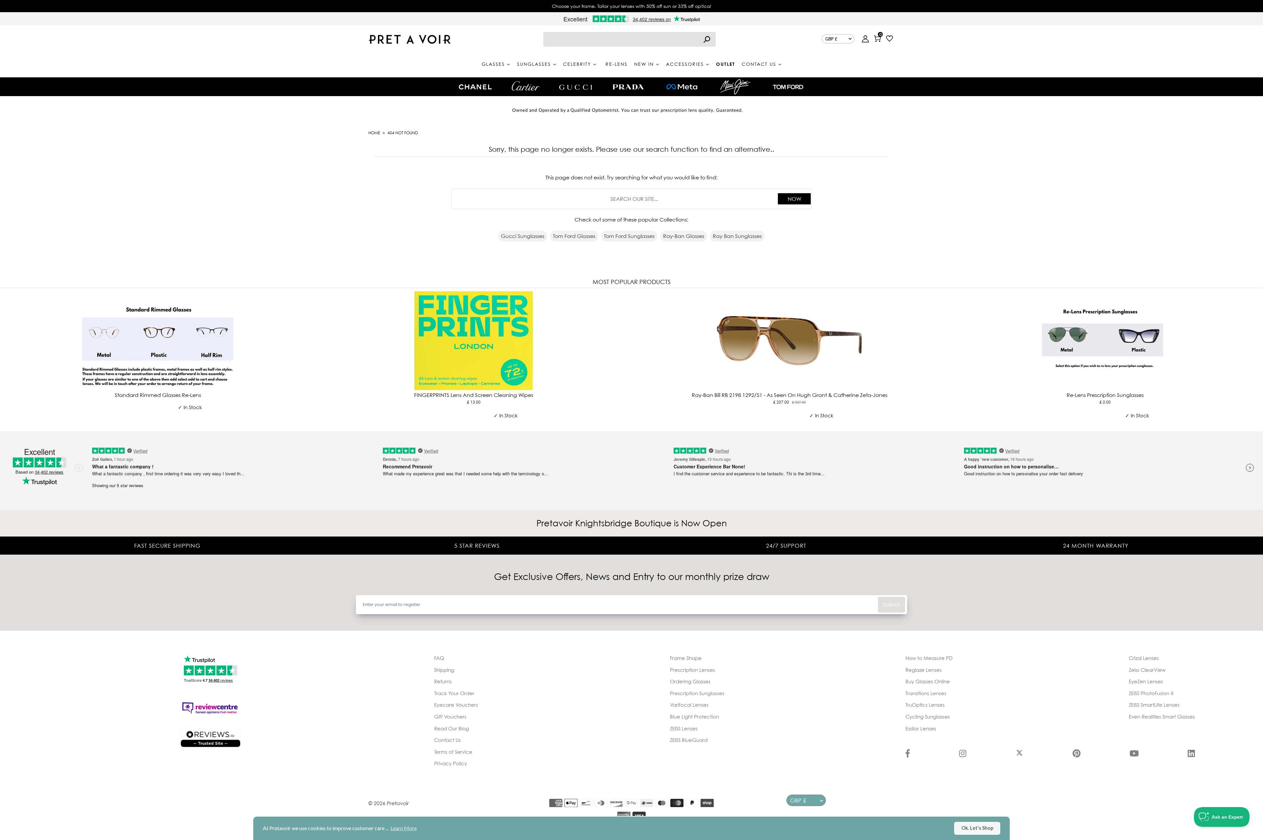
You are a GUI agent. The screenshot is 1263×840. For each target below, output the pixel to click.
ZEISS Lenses (684, 728)
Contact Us (447, 740)
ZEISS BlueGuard (688, 740)
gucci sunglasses (522, 236)
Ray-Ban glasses (683, 236)
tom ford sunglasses (629, 236)
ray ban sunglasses (737, 236)
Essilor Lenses (920, 728)
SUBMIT (891, 604)
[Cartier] (525, 86)
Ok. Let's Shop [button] (977, 828)
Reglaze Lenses (923, 670)
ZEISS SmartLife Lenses (1154, 705)
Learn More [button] (403, 828)
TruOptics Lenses (925, 705)
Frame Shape (686, 658)
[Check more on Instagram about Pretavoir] (962, 754)
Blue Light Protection (694, 717)
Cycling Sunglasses (927, 717)
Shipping (444, 670)
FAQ (439, 658)
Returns (443, 681)
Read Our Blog (451, 728)
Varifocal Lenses (689, 705)
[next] (1256, 358)
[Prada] (628, 87)
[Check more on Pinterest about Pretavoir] (1076, 754)
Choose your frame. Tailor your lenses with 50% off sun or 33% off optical (631, 6)
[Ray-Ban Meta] (681, 87)
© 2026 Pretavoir (388, 803)
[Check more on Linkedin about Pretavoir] (1191, 754)
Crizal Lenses (1144, 658)
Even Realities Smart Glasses (1162, 717)
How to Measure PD (929, 658)
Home (374, 132)
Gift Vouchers (450, 717)
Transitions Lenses (925, 693)
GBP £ (831, 39)
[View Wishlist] (889, 39)
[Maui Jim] (735, 86)
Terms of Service (453, 752)
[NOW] (707, 39)
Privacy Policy (450, 763)
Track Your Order (454, 693)
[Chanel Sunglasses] (475, 87)
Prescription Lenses (692, 670)
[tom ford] (788, 87)
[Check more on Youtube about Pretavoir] (1134, 754)
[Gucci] (575, 86)
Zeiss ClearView (1147, 670)
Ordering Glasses (690, 681)
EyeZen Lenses (1146, 681)
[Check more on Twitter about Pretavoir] (1019, 754)
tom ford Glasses (574, 236)
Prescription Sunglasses (697, 693)
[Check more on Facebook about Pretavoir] (907, 754)
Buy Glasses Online (927, 681)
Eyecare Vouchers (456, 705)
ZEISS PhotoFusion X (1151, 693)
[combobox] (629, 39)
